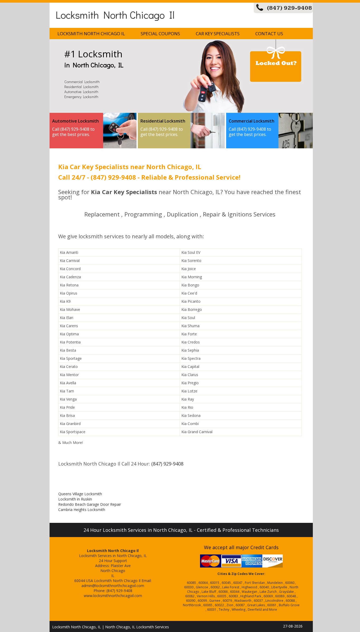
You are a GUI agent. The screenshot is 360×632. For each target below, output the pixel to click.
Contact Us (269, 34)
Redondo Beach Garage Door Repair (89, 504)
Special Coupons (160, 34)
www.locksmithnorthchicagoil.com (113, 595)
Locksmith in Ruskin (75, 499)
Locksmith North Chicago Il (115, 14)
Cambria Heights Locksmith (81, 509)
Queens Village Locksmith (80, 493)
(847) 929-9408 (289, 8)
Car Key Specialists (218, 34)
